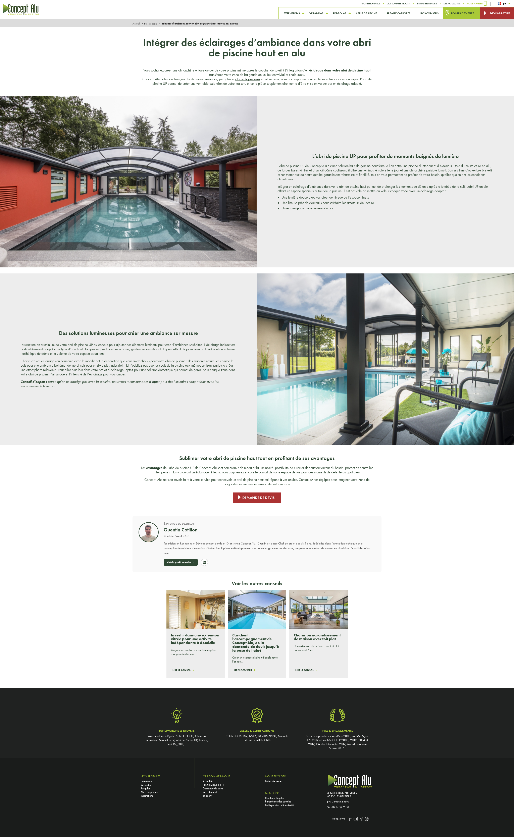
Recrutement (210, 792)
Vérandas (146, 785)
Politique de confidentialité (279, 805)
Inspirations (147, 795)
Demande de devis (258, 497)
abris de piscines (247, 79)
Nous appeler (475, 3)
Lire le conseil (181, 670)
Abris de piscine (149, 792)
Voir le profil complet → (181, 562)
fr (504, 4)
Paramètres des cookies (278, 801)
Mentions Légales (274, 798)
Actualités (208, 781)
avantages (154, 468)
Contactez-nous (340, 801)
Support (207, 795)
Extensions (146, 781)
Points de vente (273, 781)
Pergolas (145, 788)
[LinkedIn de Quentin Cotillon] (204, 562)
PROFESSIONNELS (213, 785)
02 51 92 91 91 (340, 807)
